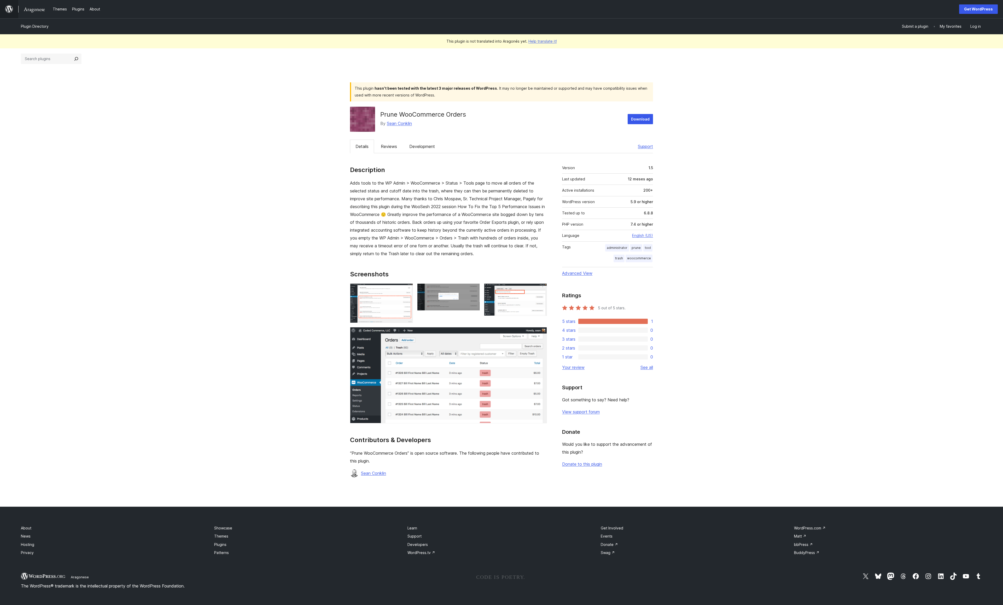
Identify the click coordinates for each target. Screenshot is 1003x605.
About (26, 528)
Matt (800, 536)
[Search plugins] (76, 59)
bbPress (803, 544)
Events (607, 536)
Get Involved (612, 528)
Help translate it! (542, 41)
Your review (573, 367)
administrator (617, 248)
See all (646, 367)
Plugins (220, 544)
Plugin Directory (35, 26)
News (26, 536)
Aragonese (80, 577)
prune (636, 248)
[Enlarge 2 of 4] (472, 290)
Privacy (27, 552)
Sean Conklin (399, 123)
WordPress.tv (421, 552)
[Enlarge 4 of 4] (540, 334)
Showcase (223, 528)
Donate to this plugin (582, 464)
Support (645, 146)
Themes (221, 536)
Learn (412, 528)
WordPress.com (810, 528)
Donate (609, 544)
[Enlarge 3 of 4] (540, 290)
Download (640, 119)
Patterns (221, 552)
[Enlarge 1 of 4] (406, 290)
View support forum (581, 411)
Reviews (389, 146)
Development (422, 146)
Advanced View (577, 273)
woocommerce (639, 258)
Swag (608, 552)
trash (619, 258)
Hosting (27, 544)
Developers (417, 544)
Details (362, 146)
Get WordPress (978, 9)
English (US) (642, 235)
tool (648, 248)
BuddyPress (806, 552)
